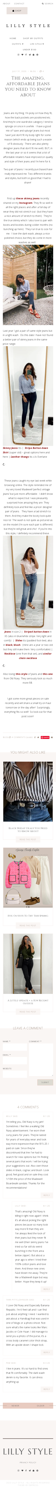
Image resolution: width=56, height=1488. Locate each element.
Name (7, 1041)
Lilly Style (28, 1451)
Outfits (16, 44)
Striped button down (36, 631)
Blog (33, 71)
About (6, 3)
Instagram (26, 202)
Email (7, 1055)
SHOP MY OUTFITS (33, 38)
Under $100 (29, 49)
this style (21, 674)
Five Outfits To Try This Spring (28, 915)
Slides (18, 640)
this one (48, 674)
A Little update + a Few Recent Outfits (28, 1002)
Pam (8, 1363)
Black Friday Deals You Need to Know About (28, 830)
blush (17, 645)
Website (7, 1068)
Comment (35, 1041)
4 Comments (18, 737)
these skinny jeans (27, 198)
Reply (47, 1195)
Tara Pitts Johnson (17, 1300)
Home (13, 38)
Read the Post (28, 839)
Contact (19, 3)
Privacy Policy (28, 1462)
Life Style (36, 44)
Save (46, 737)
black (9, 645)
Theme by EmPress (28, 1485)
